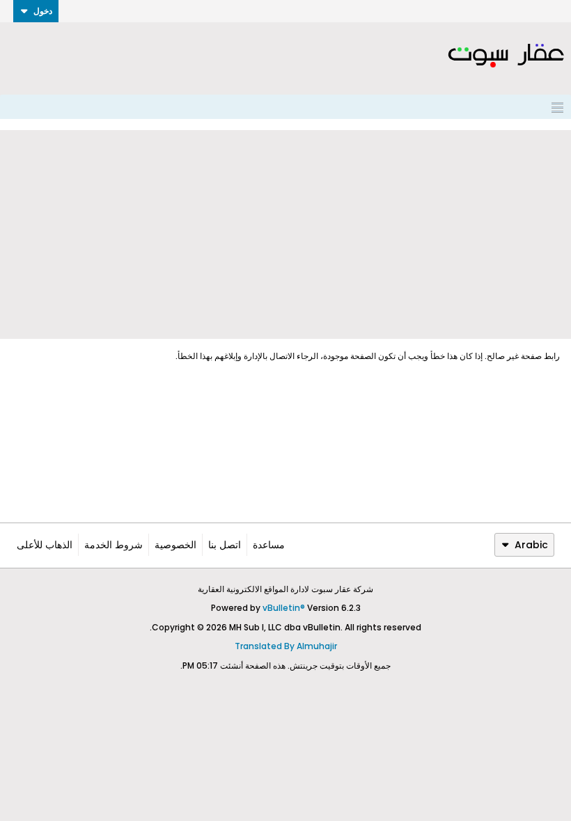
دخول (42, 11)
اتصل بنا (224, 545)
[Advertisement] (285, 234)
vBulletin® (284, 608)
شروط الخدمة (113, 545)
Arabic (531, 545)
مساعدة (269, 545)
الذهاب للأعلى (44, 545)
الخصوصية (175, 545)
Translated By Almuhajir (286, 646)
